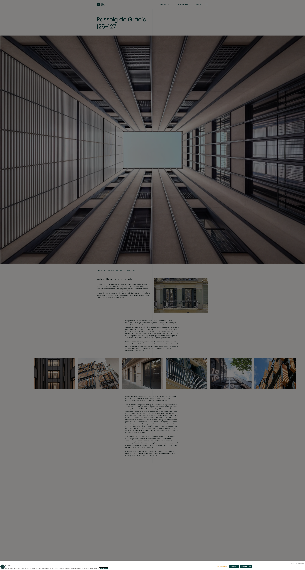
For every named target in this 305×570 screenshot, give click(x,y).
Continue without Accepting (297, 563)
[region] (152, 565)
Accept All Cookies (246, 566)
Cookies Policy (104, 568)
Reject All (234, 566)
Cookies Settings (222, 566)
